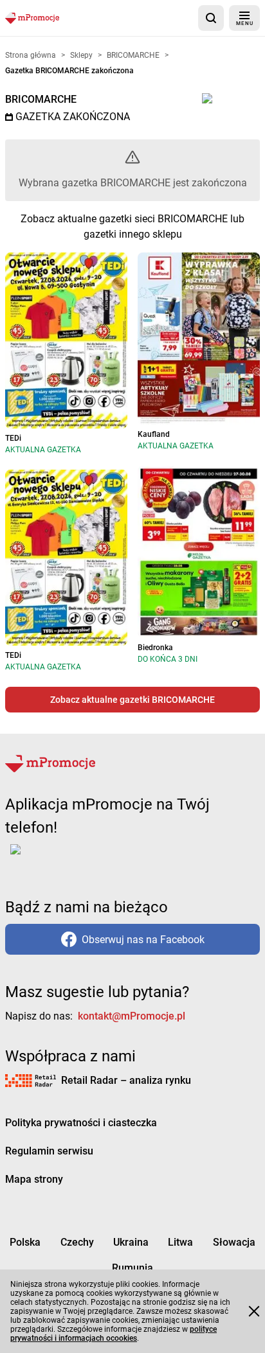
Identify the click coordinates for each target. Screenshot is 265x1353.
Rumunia (132, 1268)
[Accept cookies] (254, 1311)
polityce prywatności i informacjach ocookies (113, 1334)
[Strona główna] (32, 17)
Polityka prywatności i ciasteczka (81, 1123)
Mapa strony (34, 1179)
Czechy (77, 1242)
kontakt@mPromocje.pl (131, 1016)
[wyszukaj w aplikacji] (211, 18)
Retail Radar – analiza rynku (126, 1080)
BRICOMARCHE (41, 99)
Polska (25, 1242)
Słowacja (234, 1242)
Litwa (180, 1242)
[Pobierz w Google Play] (55, 857)
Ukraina (131, 1242)
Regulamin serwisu (49, 1151)
